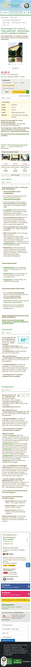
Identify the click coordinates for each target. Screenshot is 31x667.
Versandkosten (14, 74)
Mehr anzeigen (15, 175)
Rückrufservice (8, 541)
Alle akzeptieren (17, 661)
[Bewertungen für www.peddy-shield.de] (7, 146)
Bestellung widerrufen (8, 640)
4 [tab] (18, 64)
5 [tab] (22, 64)
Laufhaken (8, 210)
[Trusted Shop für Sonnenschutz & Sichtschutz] (8, 579)
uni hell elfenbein (7, 82)
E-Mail (8, 543)
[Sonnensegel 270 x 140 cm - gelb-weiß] (15, 52)
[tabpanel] (15, 52)
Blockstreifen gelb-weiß (8, 85)
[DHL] (5, 565)
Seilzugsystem (7, 273)
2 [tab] (12, 64)
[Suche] (24, 12)
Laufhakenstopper (8, 243)
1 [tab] (9, 64)
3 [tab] (15, 64)
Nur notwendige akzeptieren (8, 661)
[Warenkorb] (28, 12)
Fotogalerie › (15, 68)
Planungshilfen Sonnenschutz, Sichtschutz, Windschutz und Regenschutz (15, 321)
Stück (7, 92)
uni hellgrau (22, 82)
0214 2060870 (8, 539)
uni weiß (15, 82)
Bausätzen (12, 492)
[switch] (3, 664)
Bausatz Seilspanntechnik (18, 134)
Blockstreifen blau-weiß (8, 88)
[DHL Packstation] (12, 565)
